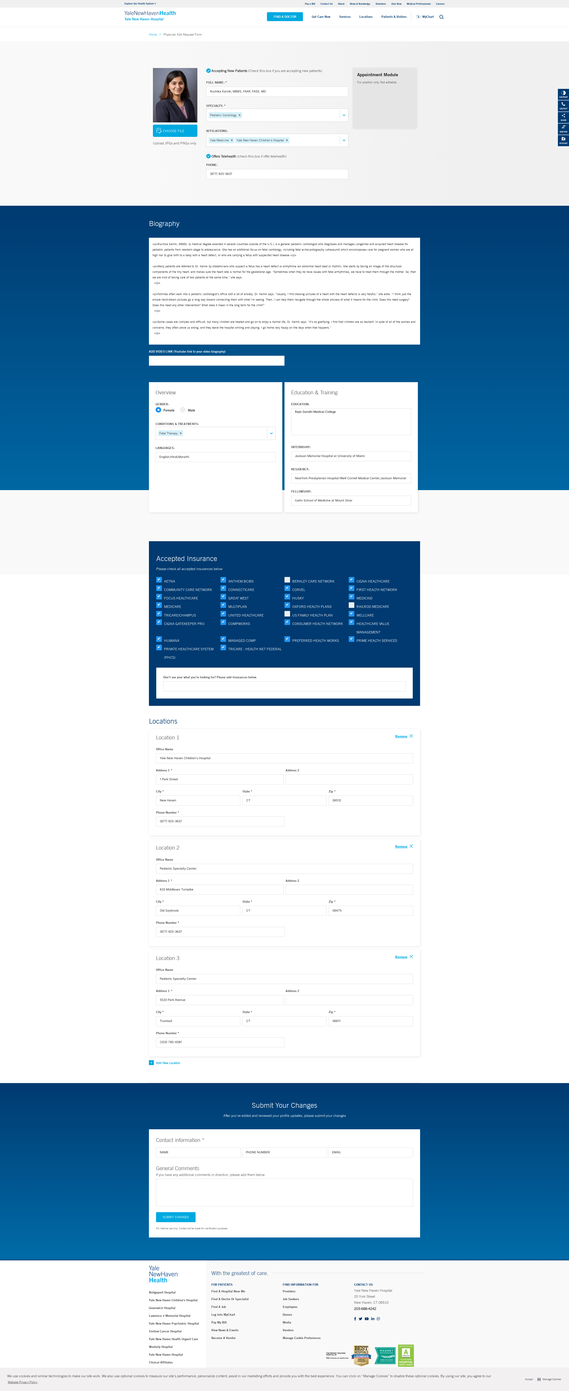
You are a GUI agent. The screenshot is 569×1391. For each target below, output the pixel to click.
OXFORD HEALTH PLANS (312, 606)
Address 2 (292, 770)
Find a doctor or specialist (230, 1299)
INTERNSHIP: (301, 447)
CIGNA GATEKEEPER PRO (184, 623)
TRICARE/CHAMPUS (180, 615)
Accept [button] (529, 1379)
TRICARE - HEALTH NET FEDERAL (255, 649)
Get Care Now (321, 17)
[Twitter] (360, 1319)
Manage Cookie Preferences (302, 1338)
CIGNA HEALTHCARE (373, 581)
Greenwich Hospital (162, 1308)
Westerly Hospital (161, 1347)
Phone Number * (167, 812)
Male (191, 410)
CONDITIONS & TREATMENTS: (177, 424)
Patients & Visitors (394, 17)
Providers (289, 1291)
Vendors (288, 1330)
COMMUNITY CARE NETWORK (188, 589)
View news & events (224, 1330)
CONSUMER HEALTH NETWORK (317, 623)
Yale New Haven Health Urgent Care (173, 1339)
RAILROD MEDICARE (373, 606)
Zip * (332, 791)
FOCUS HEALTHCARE (181, 598)
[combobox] (243, 115)
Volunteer (381, 3)
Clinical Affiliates (161, 1362)
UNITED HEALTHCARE (246, 615)
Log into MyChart (223, 1315)
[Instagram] (378, 1319)
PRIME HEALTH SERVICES (377, 640)
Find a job (218, 1307)
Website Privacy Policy (22, 1382)
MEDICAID (365, 598)
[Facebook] (355, 1319)
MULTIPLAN (237, 606)
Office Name (164, 749)
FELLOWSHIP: (301, 491)
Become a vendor (223, 1338)
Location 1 (167, 737)
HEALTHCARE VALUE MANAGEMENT (373, 627)
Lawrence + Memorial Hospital (169, 1316)
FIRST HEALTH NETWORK (377, 589)
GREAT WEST (238, 598)
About (341, 3)
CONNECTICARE (241, 589)
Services (345, 17)
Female (168, 410)
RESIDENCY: (300, 469)
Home (153, 34)
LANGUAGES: (165, 448)
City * (160, 791)
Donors (287, 1315)
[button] (239, 115)
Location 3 (167, 958)
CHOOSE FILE (173, 131)
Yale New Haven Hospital (166, 1355)
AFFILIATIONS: (217, 131)
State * (247, 791)
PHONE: (212, 165)
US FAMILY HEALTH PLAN (312, 615)
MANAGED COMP (242, 640)
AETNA (169, 581)
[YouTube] (367, 1319)
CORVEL (298, 589)
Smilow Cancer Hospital (165, 1331)
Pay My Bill (219, 1322)
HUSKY (298, 598)
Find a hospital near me (228, 1291)
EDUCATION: (300, 404)
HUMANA (171, 640)
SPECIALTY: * (216, 106)
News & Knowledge (360, 3)
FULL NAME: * (216, 82)
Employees (290, 1307)
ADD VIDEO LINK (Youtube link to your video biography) (187, 351)
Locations (366, 17)
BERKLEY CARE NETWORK (313, 581)
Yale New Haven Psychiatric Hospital (174, 1323)
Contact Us (327, 3)
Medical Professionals (419, 3)
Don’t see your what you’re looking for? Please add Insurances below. (210, 677)
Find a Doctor (285, 17)
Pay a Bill (310, 3)
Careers (440, 3)
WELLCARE (365, 615)
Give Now (396, 3)
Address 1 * (164, 770)
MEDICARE (172, 606)
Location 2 (167, 847)
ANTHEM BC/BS (241, 581)
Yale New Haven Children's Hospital (173, 1300)
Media (287, 1322)
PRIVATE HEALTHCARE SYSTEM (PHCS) (189, 653)
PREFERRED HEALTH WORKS (315, 640)
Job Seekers (291, 1299)
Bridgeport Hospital (162, 1292)
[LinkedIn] (372, 1319)
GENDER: (162, 404)
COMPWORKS (239, 623)
